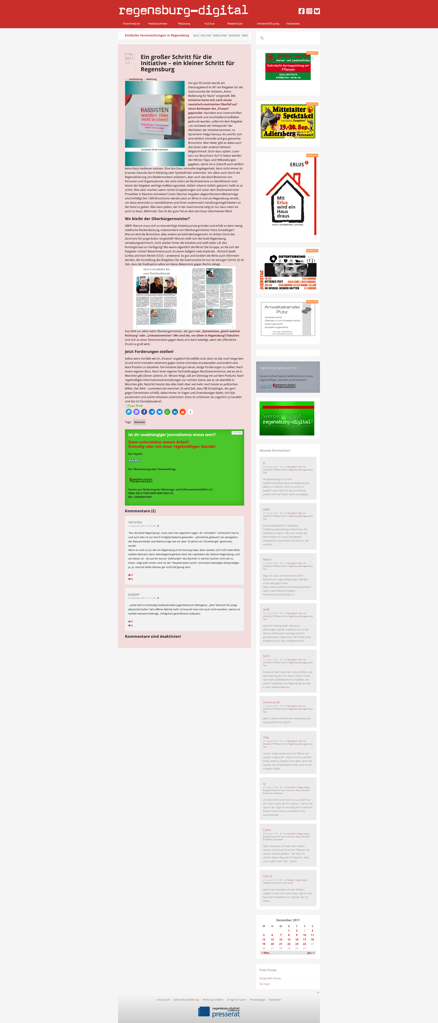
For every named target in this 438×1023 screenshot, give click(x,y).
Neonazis (139, 422)
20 (272, 944)
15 (289, 939)
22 (289, 944)
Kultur (209, 23)
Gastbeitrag (136, 79)
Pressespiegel (257, 999)
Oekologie (219, 35)
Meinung (184, 23)
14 (280, 939)
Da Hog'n (265, 984)
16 (296, 939)
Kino (245, 35)
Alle (196, 35)
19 (263, 944)
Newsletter (275, 999)
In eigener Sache (236, 999)
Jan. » (310, 952)
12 (263, 939)
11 (312, 935)
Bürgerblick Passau (270, 978)
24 (304, 944)
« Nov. (266, 952)
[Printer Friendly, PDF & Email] (134, 406)
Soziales (234, 35)
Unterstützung (268, 23)
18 (312, 939)
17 (304, 939)
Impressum (163, 999)
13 (272, 939)
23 (296, 944)
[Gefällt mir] (129, 574)
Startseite (131, 23)
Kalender (293, 23)
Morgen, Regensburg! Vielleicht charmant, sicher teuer (285, 881)
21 (280, 944)
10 (304, 935)
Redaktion (235, 23)
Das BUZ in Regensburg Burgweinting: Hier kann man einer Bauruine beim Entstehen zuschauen (286, 790)
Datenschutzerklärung (186, 999)
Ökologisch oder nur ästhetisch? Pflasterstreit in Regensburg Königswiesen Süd (288, 469)
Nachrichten (157, 23)
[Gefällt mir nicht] (129, 579)
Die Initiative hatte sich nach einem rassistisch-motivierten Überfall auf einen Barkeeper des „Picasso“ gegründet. (212, 104)
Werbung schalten (213, 999)
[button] (129, 412)
